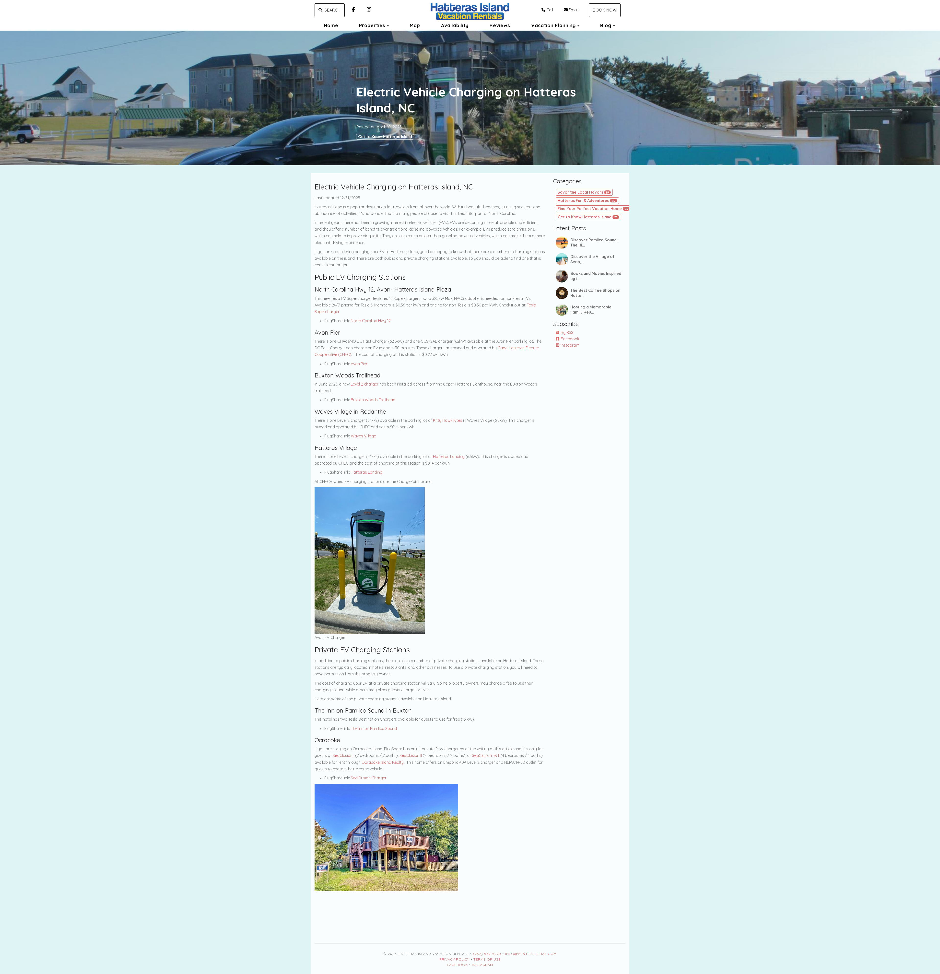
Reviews (500, 25)
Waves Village (363, 436)
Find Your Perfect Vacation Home (593, 208)
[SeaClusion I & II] (386, 837)
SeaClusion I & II (486, 755)
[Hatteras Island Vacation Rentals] (470, 12)
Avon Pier (359, 363)
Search (333, 10)
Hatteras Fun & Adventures (586, 200)
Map (415, 25)
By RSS (567, 332)
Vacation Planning (553, 25)
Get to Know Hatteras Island (385, 136)
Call (549, 9)
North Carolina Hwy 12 (371, 320)
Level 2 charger (364, 384)
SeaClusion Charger (369, 777)
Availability (455, 25)
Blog (605, 25)
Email (573, 9)
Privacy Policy (454, 959)
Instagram (570, 345)
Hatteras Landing (449, 456)
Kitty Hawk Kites (447, 420)
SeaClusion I (343, 755)
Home (331, 25)
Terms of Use (487, 959)
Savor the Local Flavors (583, 192)
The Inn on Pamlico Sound (374, 728)
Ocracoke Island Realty (383, 762)
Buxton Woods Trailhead (373, 399)
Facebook (570, 338)
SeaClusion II (411, 755)
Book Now (605, 10)
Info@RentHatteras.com (531, 953)
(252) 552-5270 (487, 953)
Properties (372, 25)
